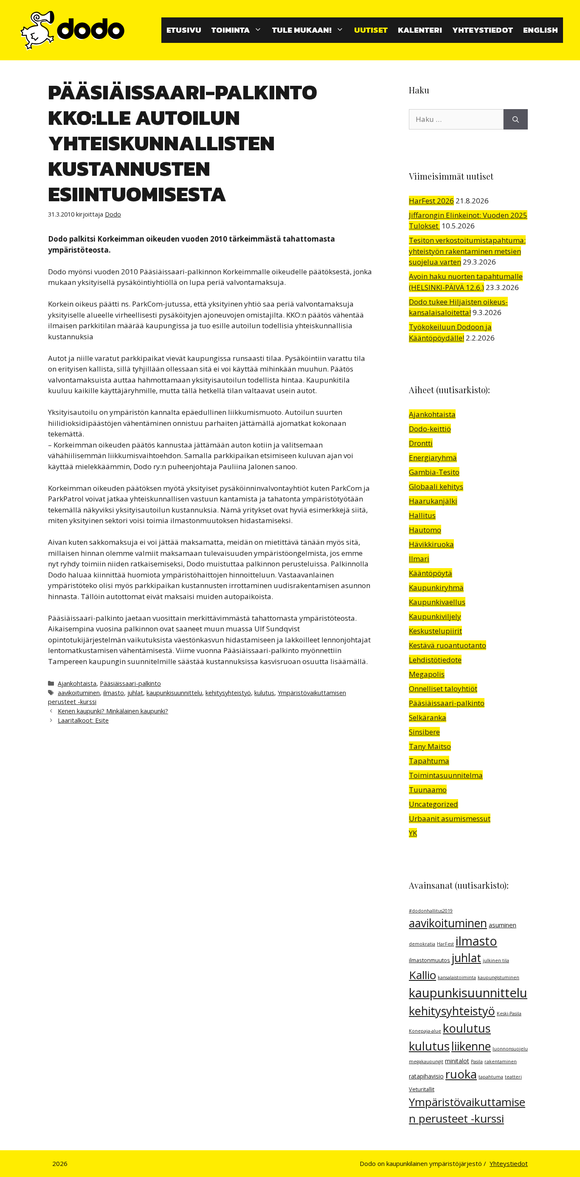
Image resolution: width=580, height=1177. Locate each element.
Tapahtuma (429, 761)
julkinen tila (496, 960)
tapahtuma (491, 1077)
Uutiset (371, 30)
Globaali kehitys (436, 486)
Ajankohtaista (77, 683)
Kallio (422, 975)
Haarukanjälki (433, 501)
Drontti (421, 443)
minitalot (457, 1061)
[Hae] (516, 119)
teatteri (513, 1077)
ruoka (461, 1074)
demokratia (422, 944)
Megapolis (427, 674)
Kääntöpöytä (430, 573)
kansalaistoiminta (457, 977)
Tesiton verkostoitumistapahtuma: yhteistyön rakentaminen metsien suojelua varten (467, 251)
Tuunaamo (428, 789)
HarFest (445, 944)
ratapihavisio (426, 1076)
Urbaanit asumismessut (449, 818)
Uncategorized (433, 804)
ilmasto (113, 693)
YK (413, 833)
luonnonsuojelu (510, 1049)
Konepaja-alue (425, 1031)
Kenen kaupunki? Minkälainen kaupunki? (113, 711)
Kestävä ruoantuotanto (447, 645)
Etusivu (183, 30)
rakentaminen (500, 1061)
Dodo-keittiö (430, 429)
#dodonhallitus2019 (431, 911)
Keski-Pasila (509, 1013)
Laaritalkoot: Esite (83, 720)
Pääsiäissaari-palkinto (130, 683)
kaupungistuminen (498, 977)
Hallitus (422, 515)
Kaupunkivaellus (437, 602)
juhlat (135, 693)
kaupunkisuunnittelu (174, 693)
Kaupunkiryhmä (436, 587)
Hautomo (425, 530)
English (540, 30)
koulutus (467, 1028)
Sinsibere (424, 732)
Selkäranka (427, 717)
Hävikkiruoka (431, 544)
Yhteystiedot (482, 30)
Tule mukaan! (302, 30)
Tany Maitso (430, 746)
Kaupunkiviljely (435, 616)
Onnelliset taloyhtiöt (443, 688)
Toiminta (230, 30)
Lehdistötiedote (435, 660)
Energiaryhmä (433, 457)
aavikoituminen (79, 693)
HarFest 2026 (431, 201)
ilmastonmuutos (429, 960)
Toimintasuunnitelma (446, 775)
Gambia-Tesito (434, 472)
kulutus (264, 693)
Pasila (477, 1061)
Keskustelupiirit (435, 631)
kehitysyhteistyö (228, 693)
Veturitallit (421, 1089)
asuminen (502, 925)
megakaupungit (426, 1061)
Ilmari (419, 558)
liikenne (471, 1046)
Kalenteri (420, 30)
